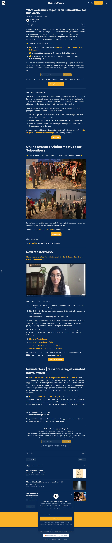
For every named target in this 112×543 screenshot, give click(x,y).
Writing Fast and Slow (34, 470)
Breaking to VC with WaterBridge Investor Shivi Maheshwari (53, 378)
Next (80, 459)
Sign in (107, 3)
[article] (56, 474)
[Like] (27, 25)
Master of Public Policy (38, 339)
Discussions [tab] (39, 466)
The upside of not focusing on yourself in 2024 (44, 482)
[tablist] (34, 465)
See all (29, 507)
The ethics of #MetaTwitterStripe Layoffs (45, 397)
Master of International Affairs (41, 342)
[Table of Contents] (2, 271)
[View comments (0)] (42, 488)
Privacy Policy (68, 524)
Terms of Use (64, 522)
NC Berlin (33, 243)
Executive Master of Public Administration (45, 348)
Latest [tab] (32, 466)
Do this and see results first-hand (35, 473)
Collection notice (67, 531)
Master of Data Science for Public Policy (44, 345)
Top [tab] (28, 466)
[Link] (24, 148)
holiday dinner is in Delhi (43, 229)
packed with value (61, 47)
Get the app (64, 535)
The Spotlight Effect (31, 484)
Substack (47, 539)
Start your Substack (51, 535)
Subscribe (98, 3)
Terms (60, 531)
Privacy (56, 531)
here (58, 355)
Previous (32, 459)
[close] (71, 494)
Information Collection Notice (55, 524)
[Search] (88, 3)
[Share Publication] (91, 3)
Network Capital (34, 19)
